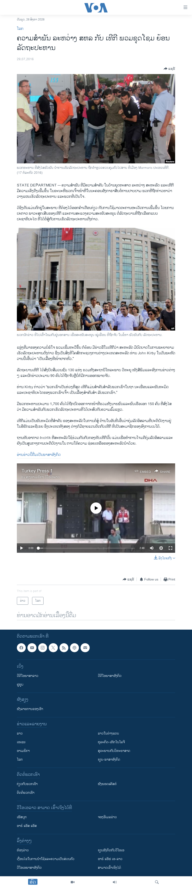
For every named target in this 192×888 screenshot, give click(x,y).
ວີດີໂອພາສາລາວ (27, 676)
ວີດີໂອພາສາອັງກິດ (110, 676)
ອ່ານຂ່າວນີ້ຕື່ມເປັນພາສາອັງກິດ (39, 455)
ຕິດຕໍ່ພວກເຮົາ (25, 792)
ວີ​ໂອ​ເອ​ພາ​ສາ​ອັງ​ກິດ (29, 867)
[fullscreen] (170, 548)
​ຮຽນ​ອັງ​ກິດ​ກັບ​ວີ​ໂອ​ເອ (111, 850)
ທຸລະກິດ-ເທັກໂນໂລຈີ (111, 742)
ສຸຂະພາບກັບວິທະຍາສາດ (114, 751)
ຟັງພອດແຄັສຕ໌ (107, 784)
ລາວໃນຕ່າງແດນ (108, 733)
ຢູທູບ (20, 684)
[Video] (73, 882)
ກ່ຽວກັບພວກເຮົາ (27, 784)
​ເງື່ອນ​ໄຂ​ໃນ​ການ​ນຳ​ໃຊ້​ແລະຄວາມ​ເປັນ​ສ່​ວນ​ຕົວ (45, 859)
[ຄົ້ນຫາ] (157, 882)
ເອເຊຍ (21, 742)
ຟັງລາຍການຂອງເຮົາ (30, 709)
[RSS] (63, 647)
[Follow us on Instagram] (42, 647)
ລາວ (20, 733)
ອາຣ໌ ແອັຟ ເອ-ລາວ (110, 859)
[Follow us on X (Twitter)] (53, 647)
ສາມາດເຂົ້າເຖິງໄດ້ (109, 867)
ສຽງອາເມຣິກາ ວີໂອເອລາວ (43, 477)
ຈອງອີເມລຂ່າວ (107, 817)
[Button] (169, 68)
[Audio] (115, 882)
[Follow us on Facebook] (21, 647)
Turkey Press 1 (37, 471)
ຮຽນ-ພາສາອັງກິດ (109, 759)
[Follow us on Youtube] (31, 647)
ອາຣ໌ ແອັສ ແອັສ (27, 826)
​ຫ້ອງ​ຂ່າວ (23, 850)
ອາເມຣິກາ (23, 751)
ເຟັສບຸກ (22, 817)
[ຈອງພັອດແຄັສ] (85, 647)
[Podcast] (74, 647)
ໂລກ (20, 29)
